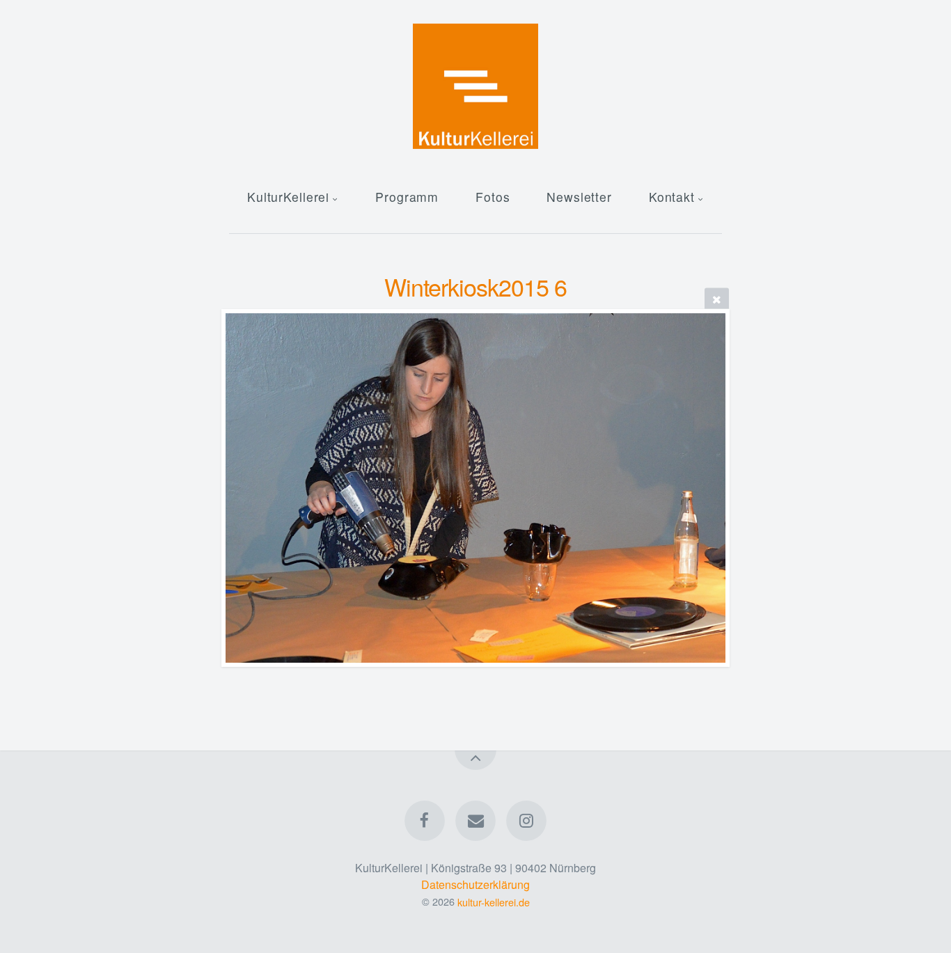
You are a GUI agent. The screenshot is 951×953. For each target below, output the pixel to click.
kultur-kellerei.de (493, 901)
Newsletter (579, 196)
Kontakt (672, 196)
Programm (407, 196)
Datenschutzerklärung (475, 884)
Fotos (492, 196)
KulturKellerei (288, 196)
